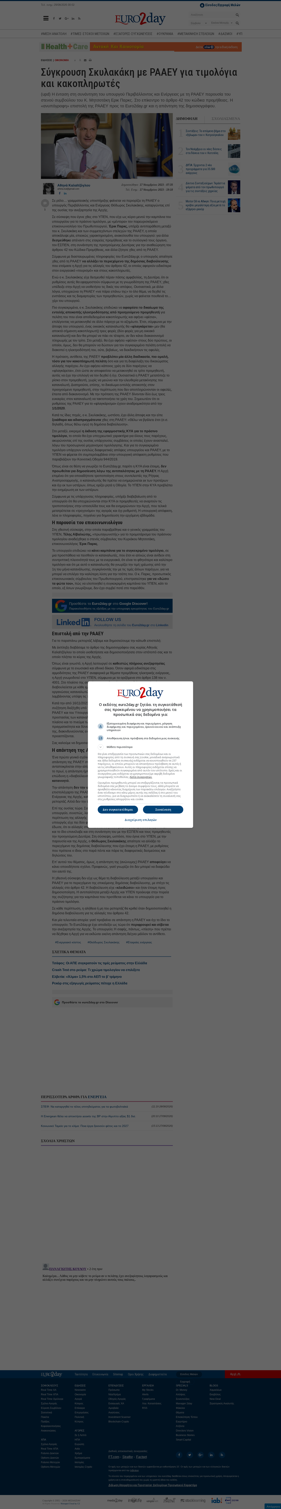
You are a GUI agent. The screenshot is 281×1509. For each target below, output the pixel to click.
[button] (140, 747)
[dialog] (140, 754)
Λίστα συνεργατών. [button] (141, 777)
